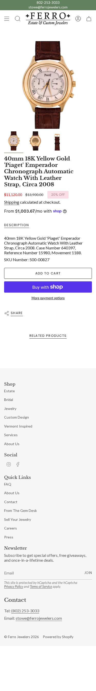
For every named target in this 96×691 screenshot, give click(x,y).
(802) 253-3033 (25, 610)
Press (8, 537)
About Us (11, 444)
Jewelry (10, 408)
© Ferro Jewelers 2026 (21, 637)
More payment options (48, 298)
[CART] (88, 19)
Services (11, 435)
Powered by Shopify (58, 637)
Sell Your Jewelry (17, 519)
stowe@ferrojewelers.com (48, 7)
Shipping (11, 202)
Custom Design (16, 417)
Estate (9, 391)
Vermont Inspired (18, 426)
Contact (10, 502)
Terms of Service (41, 586)
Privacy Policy (13, 586)
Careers (10, 528)
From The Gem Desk (20, 510)
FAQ (7, 484)
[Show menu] (7, 19)
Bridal (8, 399)
